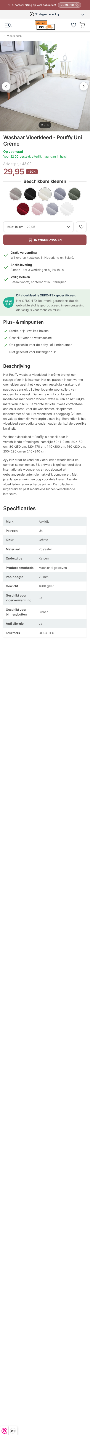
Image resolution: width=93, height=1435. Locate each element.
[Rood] (23, 209)
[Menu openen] (8, 25)
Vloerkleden (14, 35)
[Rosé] (38, 209)
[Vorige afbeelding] (6, 86)
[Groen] (74, 194)
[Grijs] (60, 194)
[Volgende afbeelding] (83, 86)
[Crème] (45, 194)
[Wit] (67, 209)
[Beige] (16, 194)
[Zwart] (30, 194)
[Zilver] (52, 209)
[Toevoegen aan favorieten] (81, 226)
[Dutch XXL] (45, 25)
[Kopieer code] (77, 5)
